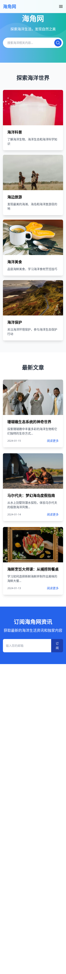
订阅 (57, 645)
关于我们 (9, 8)
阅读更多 (53, 441)
